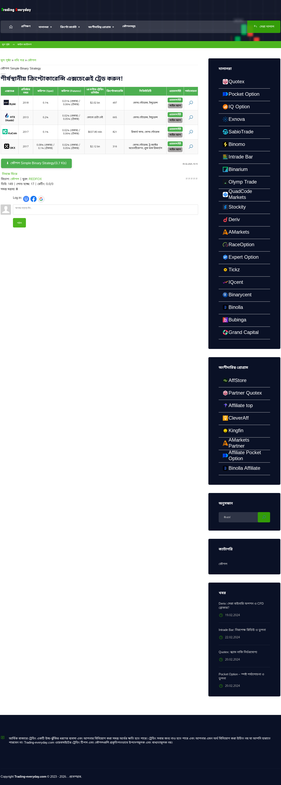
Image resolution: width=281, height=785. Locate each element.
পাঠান (19, 222)
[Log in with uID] (26, 199)
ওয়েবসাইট (175, 100)
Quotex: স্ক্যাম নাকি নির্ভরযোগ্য (238, 652)
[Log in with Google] (41, 199)
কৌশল (32, 60)
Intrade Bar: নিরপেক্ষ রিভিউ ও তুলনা (242, 630)
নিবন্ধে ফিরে (9, 174)
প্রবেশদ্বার (75, 777)
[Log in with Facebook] (33, 199)
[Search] (264, 517)
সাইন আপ (175, 105)
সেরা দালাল (266, 27)
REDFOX (35, 179)
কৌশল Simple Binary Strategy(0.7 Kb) (38, 163)
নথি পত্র (19, 60)
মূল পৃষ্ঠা (6, 44)
